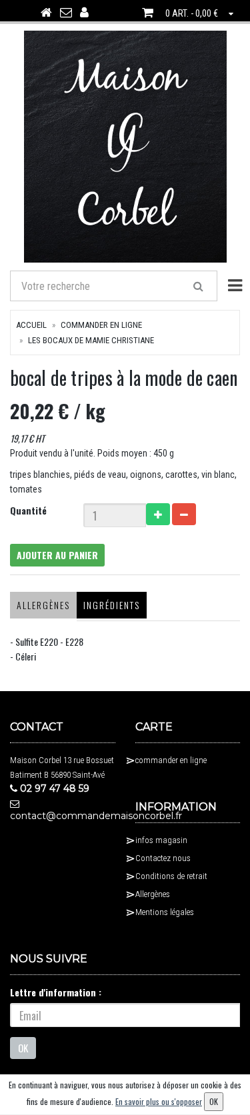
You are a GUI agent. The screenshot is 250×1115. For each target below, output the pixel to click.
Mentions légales (164, 912)
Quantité (28, 510)
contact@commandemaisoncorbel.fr (62, 816)
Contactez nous (163, 858)
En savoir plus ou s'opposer (158, 1101)
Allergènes (43, 605)
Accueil (31, 325)
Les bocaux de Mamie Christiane (91, 340)
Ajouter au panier (57, 555)
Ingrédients (111, 605)
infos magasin (161, 840)
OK (23, 1047)
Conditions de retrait (171, 876)
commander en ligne (101, 325)
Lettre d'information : (55, 992)
